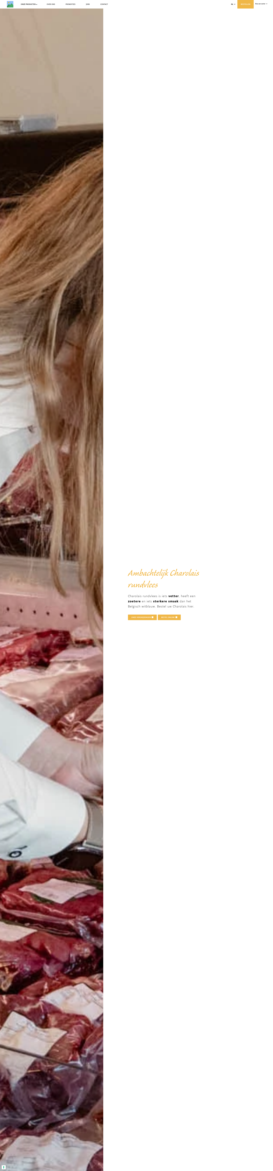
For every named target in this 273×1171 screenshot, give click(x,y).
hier (190, 606)
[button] (233, 4)
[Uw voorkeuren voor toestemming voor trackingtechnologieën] (4, 1167)
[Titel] (10, 4)
